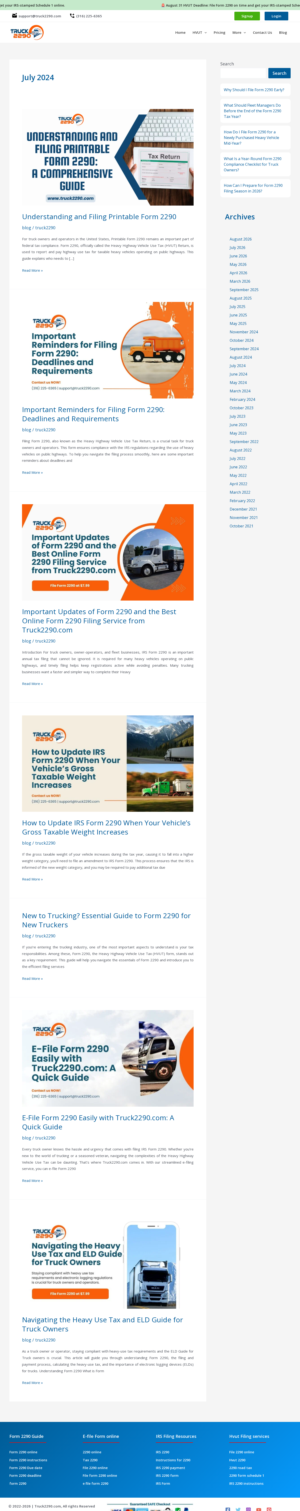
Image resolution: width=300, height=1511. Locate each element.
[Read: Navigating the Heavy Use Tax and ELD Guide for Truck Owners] (108, 1260)
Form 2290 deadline (25, 1475)
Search (227, 64)
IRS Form (163, 1483)
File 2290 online (95, 1468)
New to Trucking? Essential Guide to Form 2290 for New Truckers (106, 920)
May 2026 (238, 264)
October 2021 (241, 526)
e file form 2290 (95, 1483)
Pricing (219, 32)
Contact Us (262, 32)
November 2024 (244, 332)
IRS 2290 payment (170, 1468)
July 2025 (237, 306)
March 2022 (240, 492)
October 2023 (241, 407)
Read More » (32, 271)
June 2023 (238, 424)
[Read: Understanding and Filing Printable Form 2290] (108, 157)
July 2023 (237, 416)
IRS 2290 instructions (246, 1483)
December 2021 (243, 509)
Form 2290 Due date (25, 1468)
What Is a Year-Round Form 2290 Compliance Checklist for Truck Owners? (252, 164)
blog (26, 227)
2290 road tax (240, 1468)
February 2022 (242, 500)
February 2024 (242, 399)
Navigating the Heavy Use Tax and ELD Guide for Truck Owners (102, 1324)
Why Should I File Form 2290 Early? (254, 89)
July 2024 (237, 365)
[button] (204, 32)
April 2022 (238, 483)
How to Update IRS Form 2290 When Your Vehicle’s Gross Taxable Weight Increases (106, 827)
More (236, 32)
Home (180, 32)
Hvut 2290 (237, 1460)
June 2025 (238, 315)
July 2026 (237, 247)
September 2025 (244, 289)
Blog (283, 32)
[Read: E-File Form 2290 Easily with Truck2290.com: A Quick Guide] (108, 1058)
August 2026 (241, 239)
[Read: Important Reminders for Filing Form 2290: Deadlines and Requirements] (108, 350)
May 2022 (238, 475)
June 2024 (238, 374)
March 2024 (240, 391)
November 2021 (244, 517)
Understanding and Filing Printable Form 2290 (99, 216)
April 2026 (238, 272)
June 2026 (238, 256)
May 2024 (238, 382)
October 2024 (241, 340)
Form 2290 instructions (28, 1460)
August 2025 (241, 298)
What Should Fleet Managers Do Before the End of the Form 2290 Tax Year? (252, 111)
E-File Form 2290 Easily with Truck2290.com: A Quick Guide (98, 1122)
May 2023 (238, 433)
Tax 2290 (90, 1460)
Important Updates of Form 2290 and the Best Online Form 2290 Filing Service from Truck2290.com (99, 621)
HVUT (197, 32)
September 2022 (244, 441)
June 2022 (238, 467)
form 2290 (17, 1483)
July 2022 (237, 458)
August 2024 (241, 357)
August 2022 (241, 450)
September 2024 (244, 348)
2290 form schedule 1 (246, 1475)
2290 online (92, 1452)
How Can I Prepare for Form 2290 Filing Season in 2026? (253, 188)
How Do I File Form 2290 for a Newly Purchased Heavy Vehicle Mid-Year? (251, 137)
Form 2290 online (23, 1452)
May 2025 (238, 323)
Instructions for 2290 (173, 1460)
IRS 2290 (162, 1452)
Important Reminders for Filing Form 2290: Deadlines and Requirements (93, 414)
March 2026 (240, 281)
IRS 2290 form (167, 1475)
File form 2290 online (100, 1475)
